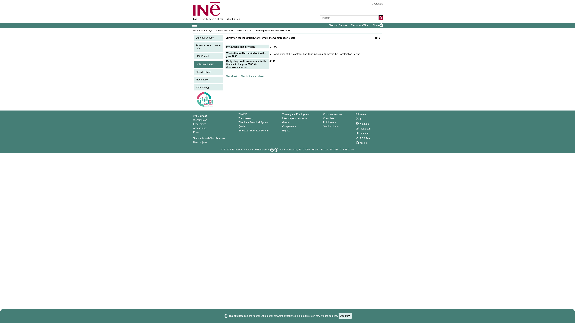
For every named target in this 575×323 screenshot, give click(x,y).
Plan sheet (231, 76)
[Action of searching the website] (381, 17)
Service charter (331, 126)
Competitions (289, 126)
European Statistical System (253, 130)
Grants (285, 122)
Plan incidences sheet (252, 76)
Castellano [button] (377, 3)
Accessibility (199, 128)
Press (196, 132)
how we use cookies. (327, 316)
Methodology (202, 87)
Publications (329, 122)
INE (194, 30)
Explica (286, 130)
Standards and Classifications (209, 138)
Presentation (202, 79)
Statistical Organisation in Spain (212, 30)
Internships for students (294, 118)
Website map (200, 120)
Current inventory (205, 37)
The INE (243, 114)
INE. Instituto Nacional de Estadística (249, 149)
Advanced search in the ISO (208, 47)
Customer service (332, 114)
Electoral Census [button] (338, 25)
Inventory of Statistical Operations (232, 30)
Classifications (203, 72)
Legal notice (199, 124)
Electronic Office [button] (359, 25)
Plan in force (202, 56)
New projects (200, 142)
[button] (377, 25)
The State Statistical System (253, 122)
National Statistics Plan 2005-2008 (252, 30)
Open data (328, 118)
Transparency (246, 118)
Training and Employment (296, 114)
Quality (242, 126)
